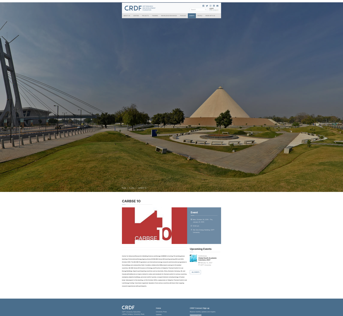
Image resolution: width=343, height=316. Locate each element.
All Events (195, 272)
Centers (136, 15)
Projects (145, 15)
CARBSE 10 (142, 188)
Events (191, 15)
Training (155, 15)
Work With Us (210, 15)
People (199, 15)
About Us (127, 15)
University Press (161, 312)
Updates (159, 314)
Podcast (183, 15)
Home (124, 188)
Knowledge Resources (169, 15)
